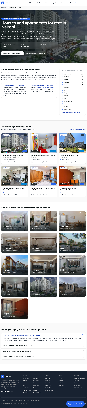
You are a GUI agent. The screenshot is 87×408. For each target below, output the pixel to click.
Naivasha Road (27, 390)
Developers (77, 385)
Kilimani (47, 3)
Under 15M (48, 385)
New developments (79, 383)
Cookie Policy (22, 400)
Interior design (78, 387)
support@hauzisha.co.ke (33, 400)
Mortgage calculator (79, 378)
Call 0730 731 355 (7, 391)
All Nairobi (26, 378)
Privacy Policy (13, 400)
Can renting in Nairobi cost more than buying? (43, 351)
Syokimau (55, 3)
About (71, 3)
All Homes (31, 3)
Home (3, 7)
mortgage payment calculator (45, 87)
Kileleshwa (64, 3)
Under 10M (48, 383)
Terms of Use (4, 400)
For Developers (80, 3)
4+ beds (61, 385)
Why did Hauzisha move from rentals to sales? (43, 345)
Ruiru (24, 385)
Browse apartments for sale (11, 53)
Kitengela (36, 385)
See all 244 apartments (77, 129)
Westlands (40, 3)
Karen (35, 390)
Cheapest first (49, 390)
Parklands (26, 387)
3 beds (61, 383)
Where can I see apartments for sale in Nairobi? (43, 356)
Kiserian (25, 392)
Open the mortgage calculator (71, 112)
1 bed (60, 378)
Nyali (34, 387)
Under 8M (47, 380)
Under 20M (48, 387)
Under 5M (47, 378)
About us (76, 380)
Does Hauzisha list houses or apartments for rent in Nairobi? (43, 335)
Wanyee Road (37, 392)
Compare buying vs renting (36, 53)
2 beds (61, 380)
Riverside (36, 383)
